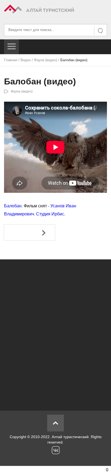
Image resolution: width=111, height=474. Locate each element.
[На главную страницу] (55, 10)
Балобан (13, 205)
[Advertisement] (55, 332)
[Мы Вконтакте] (55, 450)
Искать (100, 31)
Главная (10, 60)
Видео (25, 60)
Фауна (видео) (45, 60)
